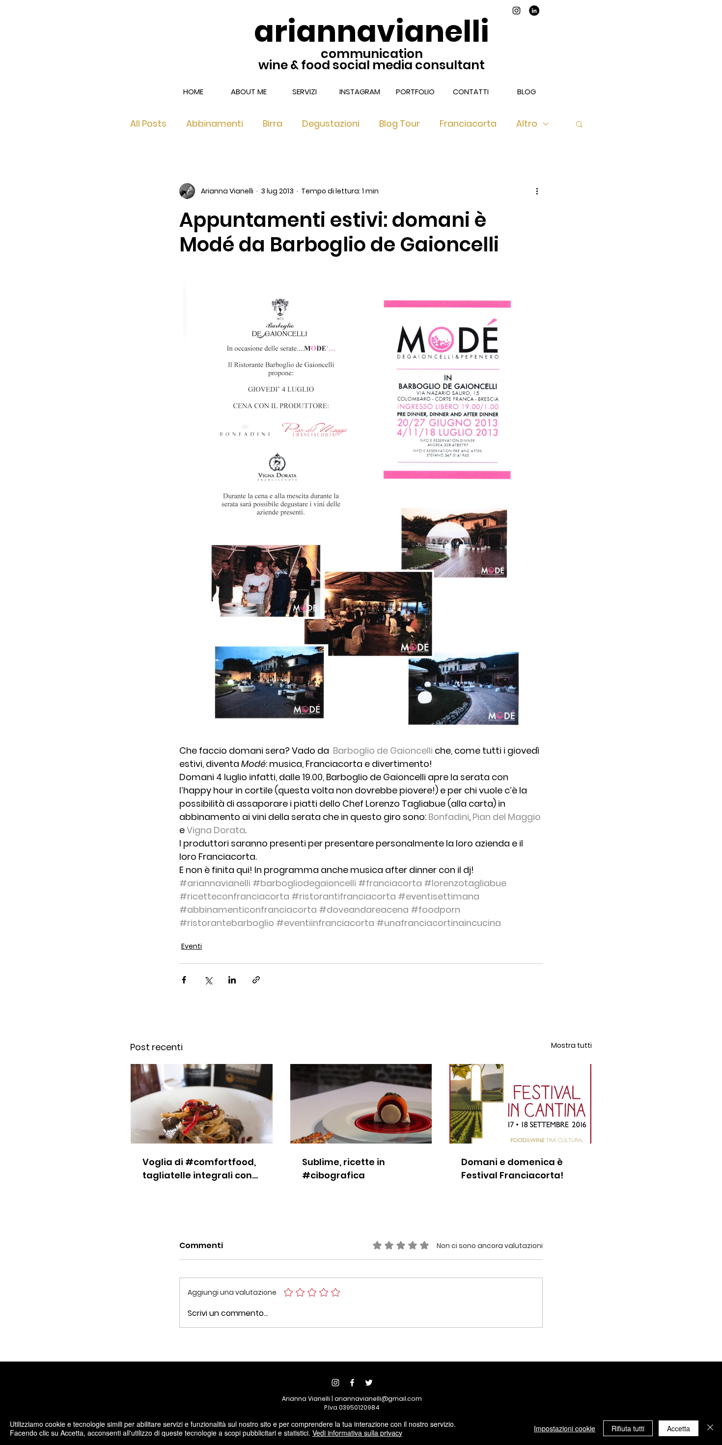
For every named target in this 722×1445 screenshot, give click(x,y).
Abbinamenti (214, 123)
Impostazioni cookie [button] (564, 1428)
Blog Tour (399, 123)
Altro (526, 123)
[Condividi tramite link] (256, 979)
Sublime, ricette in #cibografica (343, 1168)
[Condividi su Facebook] (184, 979)
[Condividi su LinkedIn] (232, 979)
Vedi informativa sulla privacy (357, 1433)
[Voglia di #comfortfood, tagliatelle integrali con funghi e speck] (202, 1104)
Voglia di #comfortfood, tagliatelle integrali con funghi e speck (199, 1169)
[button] (579, 124)
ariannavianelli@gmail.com (378, 1398)
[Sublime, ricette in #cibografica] (361, 1104)
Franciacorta (468, 123)
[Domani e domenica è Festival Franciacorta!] (520, 1104)
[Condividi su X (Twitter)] (208, 979)
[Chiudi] (710, 1428)
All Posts (148, 123)
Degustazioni (331, 123)
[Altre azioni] (537, 191)
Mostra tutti (571, 1045)
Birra (272, 123)
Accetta (678, 1428)
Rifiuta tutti (627, 1428)
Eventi (191, 946)
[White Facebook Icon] (352, 1383)
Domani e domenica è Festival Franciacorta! (512, 1168)
